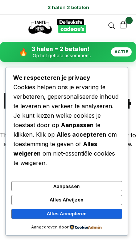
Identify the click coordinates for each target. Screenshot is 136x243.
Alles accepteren (67, 213)
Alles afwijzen (66, 200)
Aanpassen (66, 186)
